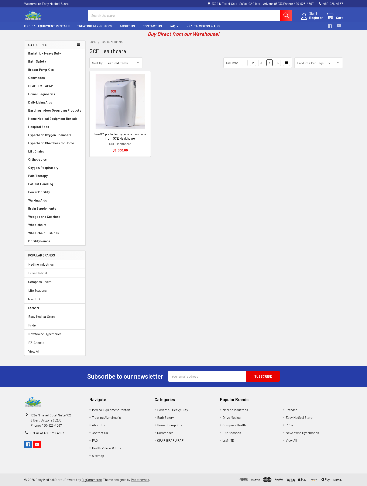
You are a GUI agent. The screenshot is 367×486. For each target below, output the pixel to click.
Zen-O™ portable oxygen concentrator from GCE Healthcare (120, 136)
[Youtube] (339, 26)
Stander (33, 308)
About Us (127, 26)
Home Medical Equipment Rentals (53, 118)
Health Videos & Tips (203, 26)
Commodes (36, 78)
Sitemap (98, 456)
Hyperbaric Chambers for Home (51, 143)
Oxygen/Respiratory (43, 167)
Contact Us (152, 26)
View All (33, 351)
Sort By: (98, 63)
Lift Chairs (36, 151)
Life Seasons (37, 290)
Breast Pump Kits (41, 69)
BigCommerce (92, 480)
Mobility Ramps (39, 241)
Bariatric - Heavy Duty (44, 53)
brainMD (34, 299)
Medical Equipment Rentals (46, 26)
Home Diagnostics (41, 94)
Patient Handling (40, 184)
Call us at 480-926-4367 (47, 433)
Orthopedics (37, 159)
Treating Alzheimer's (94, 26)
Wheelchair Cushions (43, 233)
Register (316, 17)
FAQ (172, 26)
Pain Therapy (38, 176)
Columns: (233, 63)
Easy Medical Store (41, 316)
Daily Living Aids (40, 102)
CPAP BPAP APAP (40, 86)
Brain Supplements (42, 208)
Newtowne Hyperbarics (45, 334)
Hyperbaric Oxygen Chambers (49, 135)
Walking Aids (37, 200)
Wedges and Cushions (44, 216)
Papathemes (140, 480)
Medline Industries (41, 264)
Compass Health (40, 282)
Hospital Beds (38, 127)
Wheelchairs (37, 225)
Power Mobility (39, 192)
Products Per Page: (311, 63)
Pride (32, 325)
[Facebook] (330, 26)
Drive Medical (37, 273)
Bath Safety (37, 61)
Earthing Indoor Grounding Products (54, 110)
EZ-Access (36, 342)
